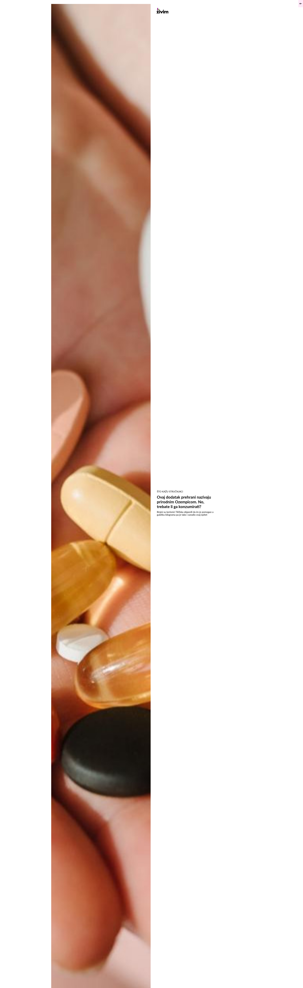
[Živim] (185, 10)
